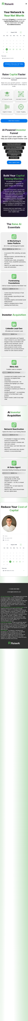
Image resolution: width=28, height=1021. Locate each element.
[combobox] (13, 58)
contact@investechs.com (14, 592)
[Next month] (20, 32)
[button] (26, 3)
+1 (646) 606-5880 (14, 589)
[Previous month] (7, 32)
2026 (15, 32)
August (12, 32)
